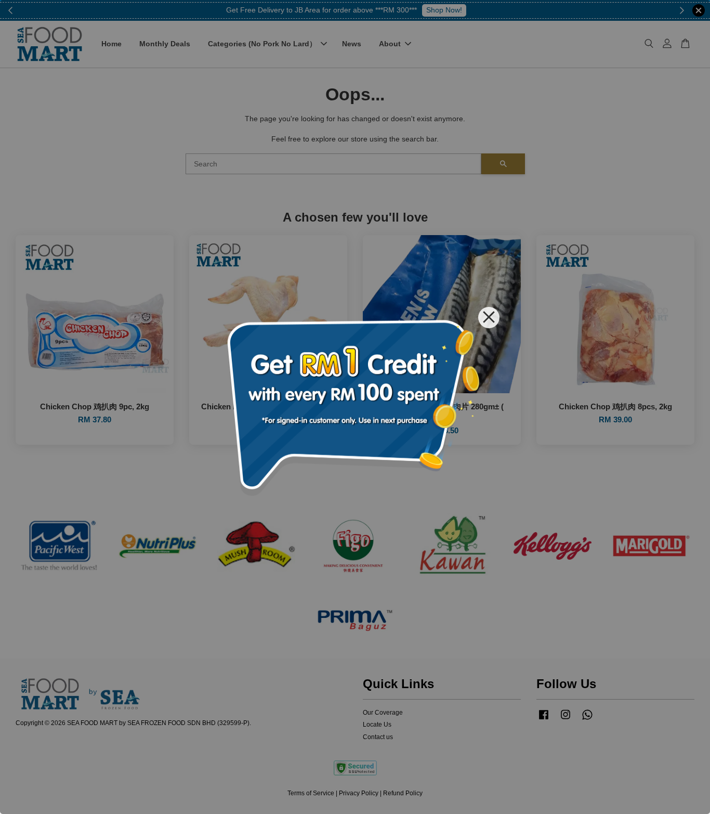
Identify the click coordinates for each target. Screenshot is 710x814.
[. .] (355, 407)
